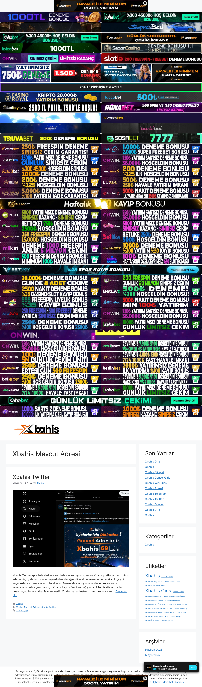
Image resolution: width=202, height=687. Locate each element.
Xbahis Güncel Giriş (157, 477)
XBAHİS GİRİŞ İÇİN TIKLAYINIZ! (101, 87)
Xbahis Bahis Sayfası (171, 582)
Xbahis (20, 603)
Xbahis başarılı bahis (153, 612)
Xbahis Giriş (152, 461)
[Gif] (101, 204)
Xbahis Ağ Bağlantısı (153, 582)
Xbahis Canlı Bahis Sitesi (155, 585)
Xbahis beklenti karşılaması (175, 612)
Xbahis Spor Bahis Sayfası (176, 604)
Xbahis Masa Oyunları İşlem (174, 596)
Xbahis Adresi (154, 488)
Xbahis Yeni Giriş (156, 483)
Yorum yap (22, 610)
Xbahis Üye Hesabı (152, 620)
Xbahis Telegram (155, 493)
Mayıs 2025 (152, 655)
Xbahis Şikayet (154, 472)
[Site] (50, 149)
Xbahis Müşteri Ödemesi (155, 604)
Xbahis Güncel (154, 504)
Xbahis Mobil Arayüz (172, 600)
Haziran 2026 (153, 649)
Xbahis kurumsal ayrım (154, 616)
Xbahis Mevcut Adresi (27, 607)
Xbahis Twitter (31, 477)
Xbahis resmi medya (173, 616)
